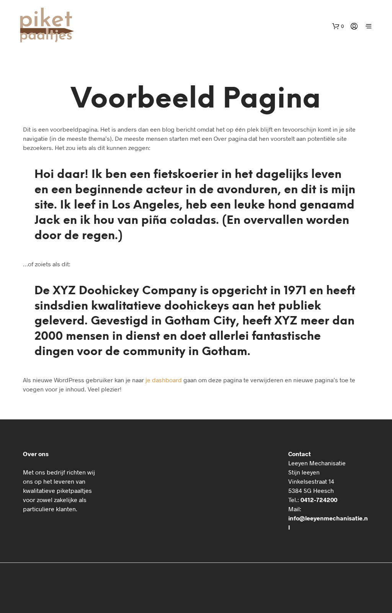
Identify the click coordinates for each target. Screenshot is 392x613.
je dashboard (163, 379)
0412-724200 (319, 499)
